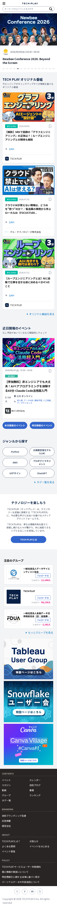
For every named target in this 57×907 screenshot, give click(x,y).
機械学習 (38, 400)
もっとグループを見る (40, 632)
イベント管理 (8, 851)
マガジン (6, 785)
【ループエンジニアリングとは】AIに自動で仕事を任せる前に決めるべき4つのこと (27, 282)
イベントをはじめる (39, 846)
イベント (6, 780)
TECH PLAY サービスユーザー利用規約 (21, 866)
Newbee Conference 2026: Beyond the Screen (26, 61)
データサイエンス (24, 403)
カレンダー (35, 780)
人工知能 (47, 400)
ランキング (35, 795)
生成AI (11, 149)
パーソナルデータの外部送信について (21, 882)
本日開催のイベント (15, 425)
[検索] (50, 9)
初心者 (20, 400)
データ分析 (28, 400)
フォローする (43, 575)
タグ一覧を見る (45, 482)
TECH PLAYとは (28, 539)
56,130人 (46, 602)
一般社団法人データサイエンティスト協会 (36, 570)
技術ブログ (35, 785)
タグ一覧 (6, 800)
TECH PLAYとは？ (11, 841)
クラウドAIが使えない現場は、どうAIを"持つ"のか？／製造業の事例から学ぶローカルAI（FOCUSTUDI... (28, 209)
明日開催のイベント (42, 425)
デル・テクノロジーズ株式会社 (25, 231)
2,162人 (46, 624)
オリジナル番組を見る (41, 314)
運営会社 (6, 825)
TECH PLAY (16, 158)
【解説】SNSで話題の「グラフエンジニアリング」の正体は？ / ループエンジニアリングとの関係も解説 (28, 135)
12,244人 (46, 580)
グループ (6, 795)
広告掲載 (6, 820)
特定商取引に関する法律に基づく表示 (21, 876)
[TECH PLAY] (30, 3)
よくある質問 (8, 846)
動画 (4, 790)
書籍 (31, 790)
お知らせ (33, 841)
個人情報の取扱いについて (15, 871)
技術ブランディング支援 (14, 815)
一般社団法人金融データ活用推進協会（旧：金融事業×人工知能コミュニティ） (36, 616)
